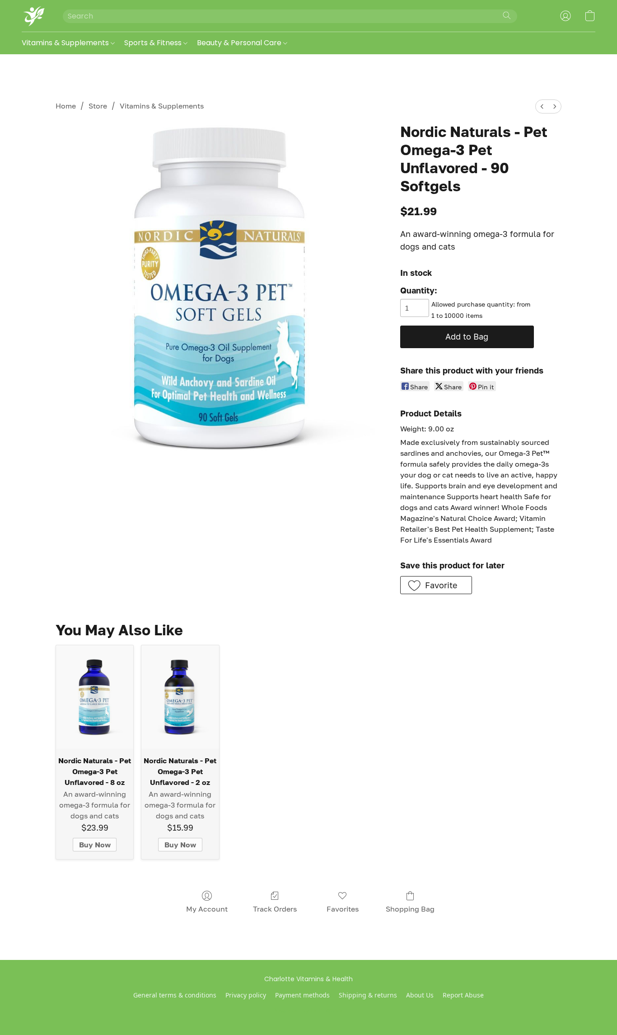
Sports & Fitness (153, 43)
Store (98, 105)
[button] (33, 16)
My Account (207, 908)
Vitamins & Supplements (66, 43)
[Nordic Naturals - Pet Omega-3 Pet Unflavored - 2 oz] (180, 696)
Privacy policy (245, 995)
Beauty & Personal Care (240, 43)
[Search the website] (507, 15)
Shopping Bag (410, 908)
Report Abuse (463, 995)
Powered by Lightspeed (308, 1010)
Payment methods (302, 995)
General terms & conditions (174, 995)
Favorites (343, 908)
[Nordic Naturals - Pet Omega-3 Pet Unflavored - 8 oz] (94, 696)
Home (66, 105)
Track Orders (275, 908)
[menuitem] (542, 106)
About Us (420, 995)
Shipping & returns (368, 995)
